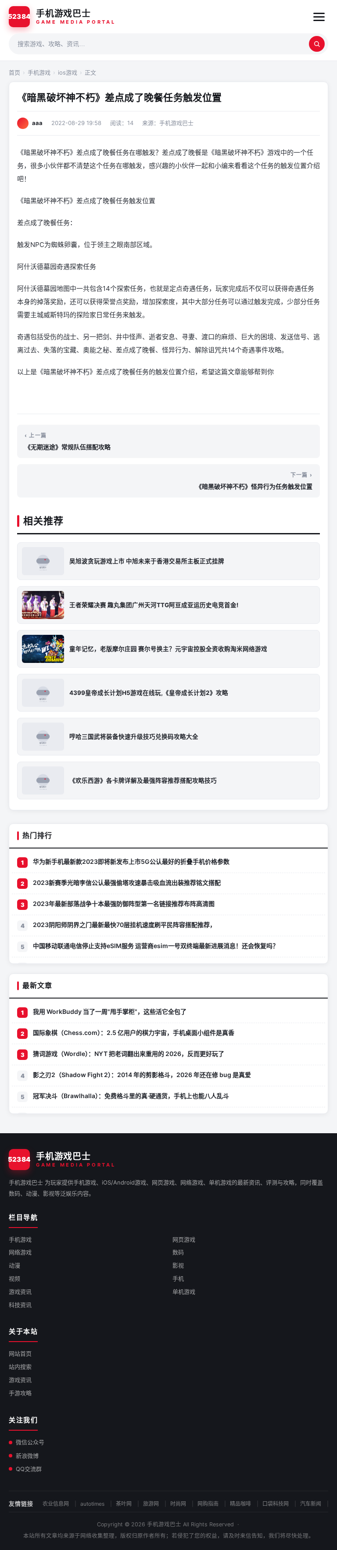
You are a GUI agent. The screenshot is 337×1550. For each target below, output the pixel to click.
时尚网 (178, 1503)
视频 (14, 1278)
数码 (178, 1252)
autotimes (92, 1503)
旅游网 (151, 1503)
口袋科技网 (275, 1503)
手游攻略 (20, 1392)
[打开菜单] (319, 16)
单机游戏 (183, 1291)
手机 (178, 1278)
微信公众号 (30, 1442)
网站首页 (20, 1353)
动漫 (14, 1265)
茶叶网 (124, 1503)
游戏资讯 (20, 1291)
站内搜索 (20, 1366)
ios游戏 (67, 72)
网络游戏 (20, 1252)
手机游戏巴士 (164, 1524)
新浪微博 (27, 1455)
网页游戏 (183, 1239)
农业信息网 (56, 1503)
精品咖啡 (240, 1503)
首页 (14, 72)
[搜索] (317, 44)
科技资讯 (20, 1304)
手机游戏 (39, 72)
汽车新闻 (310, 1503)
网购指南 (208, 1503)
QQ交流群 (29, 1468)
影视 (178, 1265)
